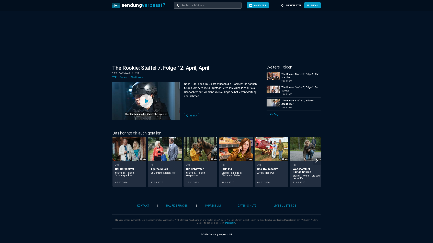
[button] (317, 161)
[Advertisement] (213, 38)
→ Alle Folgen (274, 114)
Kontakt (143, 205)
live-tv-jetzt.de (285, 205)
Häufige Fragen (177, 205)
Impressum (213, 205)
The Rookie (137, 77)
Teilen (191, 115)
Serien (123, 77)
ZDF (114, 77)
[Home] (139, 5)
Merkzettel (291, 5)
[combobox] (211, 5)
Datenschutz (247, 205)
